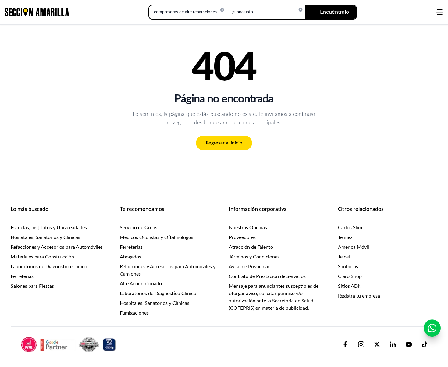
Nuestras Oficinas (248, 227)
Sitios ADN (349, 286)
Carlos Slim (350, 227)
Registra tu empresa (359, 296)
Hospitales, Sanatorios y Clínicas (45, 237)
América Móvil (353, 247)
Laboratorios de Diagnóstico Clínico (49, 266)
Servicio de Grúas (138, 227)
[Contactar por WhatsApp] (432, 328)
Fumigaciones (134, 313)
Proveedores (242, 237)
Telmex (345, 237)
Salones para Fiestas (32, 286)
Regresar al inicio (224, 143)
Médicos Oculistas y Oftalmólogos (156, 237)
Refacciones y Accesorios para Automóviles (57, 247)
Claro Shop (350, 276)
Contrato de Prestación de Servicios (267, 276)
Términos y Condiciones (254, 257)
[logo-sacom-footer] (69, 344)
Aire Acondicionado (141, 283)
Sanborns (348, 266)
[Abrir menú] (439, 12)
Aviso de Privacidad (250, 266)
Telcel (344, 257)
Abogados (130, 257)
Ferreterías (22, 276)
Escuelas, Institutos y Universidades (49, 227)
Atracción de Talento (251, 247)
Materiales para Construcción (42, 257)
